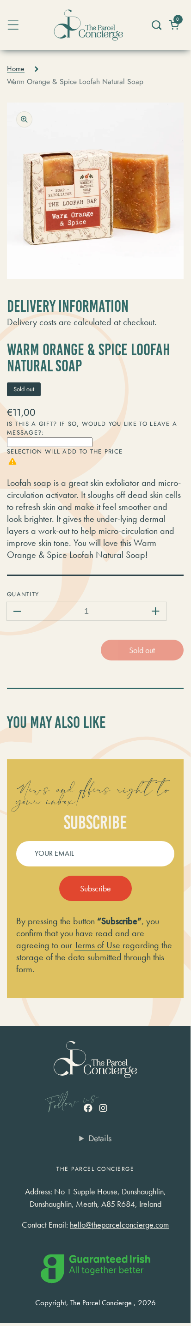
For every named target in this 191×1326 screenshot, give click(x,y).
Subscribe (95, 888)
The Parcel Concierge (101, 1303)
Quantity (23, 594)
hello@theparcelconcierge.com (119, 1224)
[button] (156, 25)
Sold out (142, 650)
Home (16, 68)
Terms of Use (97, 945)
